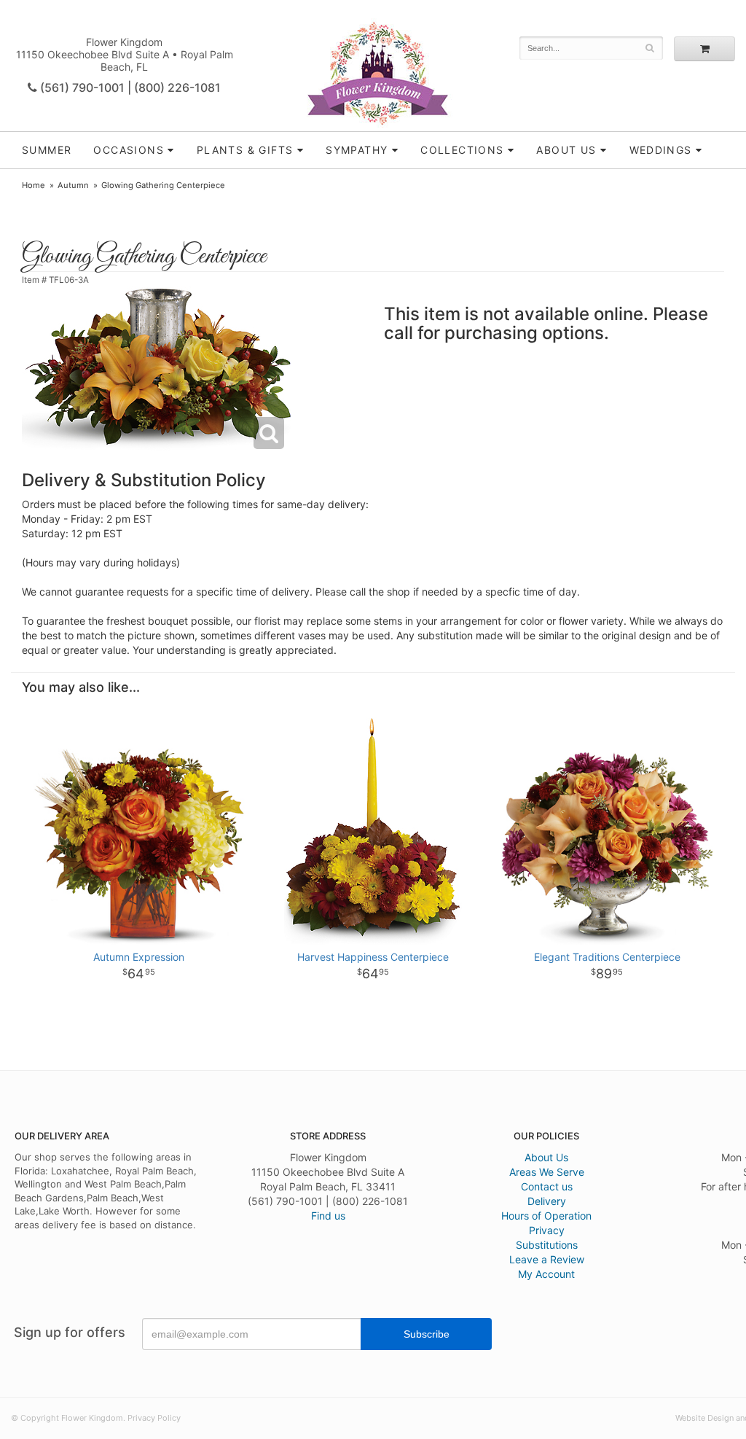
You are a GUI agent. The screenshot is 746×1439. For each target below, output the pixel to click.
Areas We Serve (546, 1172)
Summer (46, 150)
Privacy (547, 1230)
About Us (546, 1157)
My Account (546, 1274)
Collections (461, 150)
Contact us (547, 1186)
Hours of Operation (546, 1215)
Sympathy (357, 150)
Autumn (73, 185)
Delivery (546, 1201)
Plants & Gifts (245, 150)
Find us (328, 1215)
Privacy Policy (154, 1418)
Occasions (128, 150)
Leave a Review (546, 1259)
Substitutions (547, 1245)
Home (33, 185)
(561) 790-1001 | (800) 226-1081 (129, 87)
